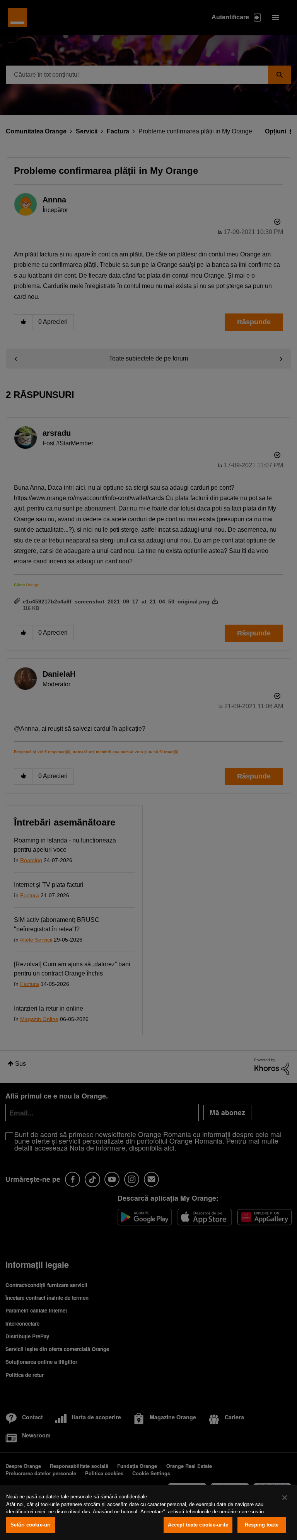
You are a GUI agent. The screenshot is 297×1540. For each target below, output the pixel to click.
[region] (148, 1512)
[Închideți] (284, 1497)
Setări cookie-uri (30, 1525)
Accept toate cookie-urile (198, 1525)
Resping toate (261, 1525)
